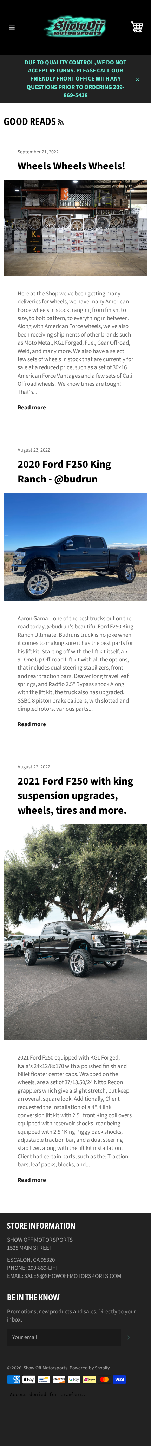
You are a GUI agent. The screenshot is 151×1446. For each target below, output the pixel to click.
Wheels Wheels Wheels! (71, 166)
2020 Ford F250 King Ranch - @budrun (64, 471)
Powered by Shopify (90, 1367)
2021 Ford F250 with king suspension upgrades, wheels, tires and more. (75, 796)
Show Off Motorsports (45, 1367)
